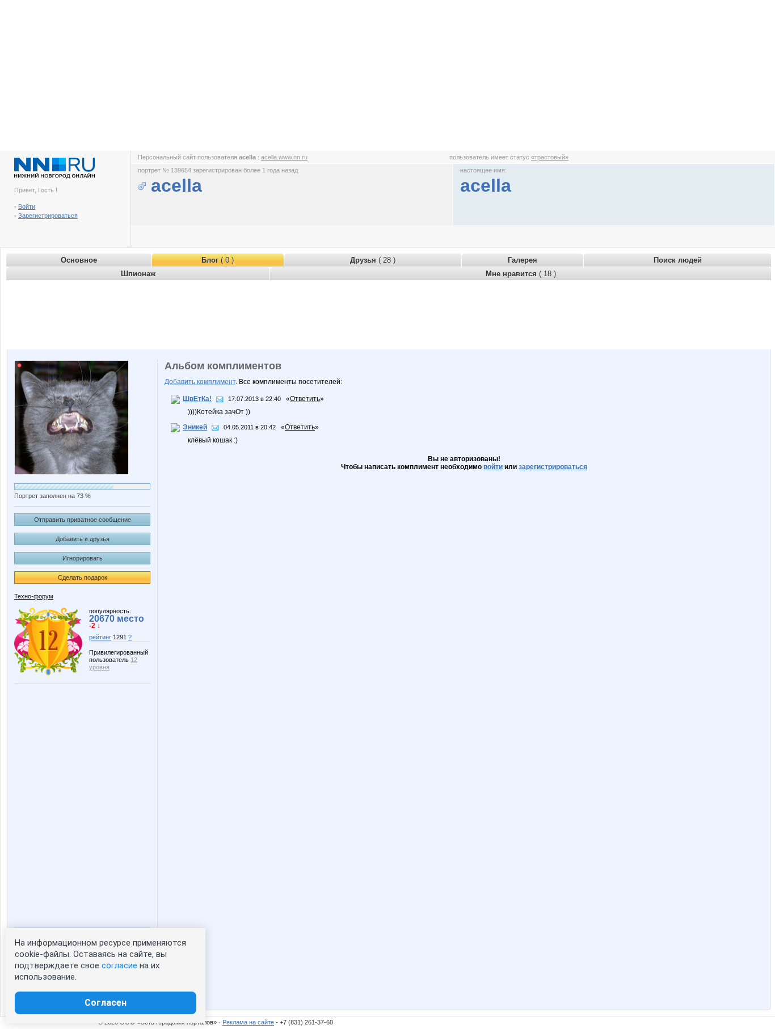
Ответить (305, 399)
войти (493, 467)
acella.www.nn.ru (284, 157)
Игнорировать (82, 558)
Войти (26, 206)
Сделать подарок (82, 577)
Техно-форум (33, 596)
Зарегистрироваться (48, 215)
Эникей (195, 427)
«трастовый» (549, 157)
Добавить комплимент (200, 382)
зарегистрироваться (553, 467)
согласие (119, 965)
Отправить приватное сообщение (82, 519)
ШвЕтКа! (197, 399)
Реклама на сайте (248, 1022)
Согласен (106, 1002)
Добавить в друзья (82, 538)
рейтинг (100, 637)
